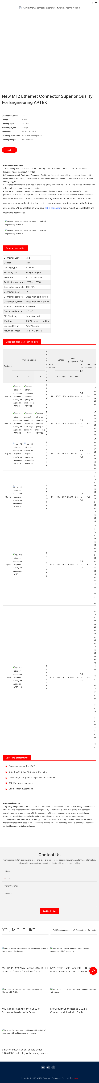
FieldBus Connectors (61, 930)
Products (92, 930)
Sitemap (74, 1078)
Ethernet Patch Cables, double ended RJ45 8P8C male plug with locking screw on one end (24, 1051)
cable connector (53, 208)
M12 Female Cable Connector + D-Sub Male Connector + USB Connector (71, 970)
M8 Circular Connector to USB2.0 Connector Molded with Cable (68, 1010)
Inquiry (9, 150)
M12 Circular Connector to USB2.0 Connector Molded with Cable (21, 1010)
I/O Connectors (79, 930)
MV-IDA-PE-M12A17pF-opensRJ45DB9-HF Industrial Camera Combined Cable (25, 970)
